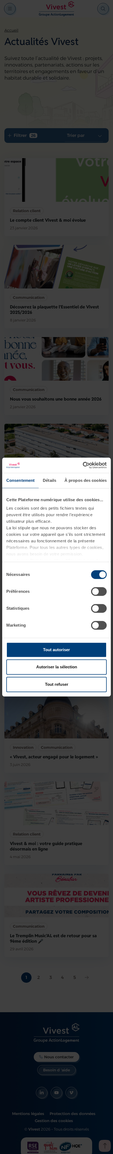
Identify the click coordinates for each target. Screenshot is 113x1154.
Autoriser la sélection (56, 667)
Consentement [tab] (20, 480)
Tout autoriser (56, 649)
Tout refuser (56, 684)
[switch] (99, 591)
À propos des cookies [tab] (85, 480)
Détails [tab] (49, 480)
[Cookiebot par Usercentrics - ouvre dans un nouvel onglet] (83, 465)
